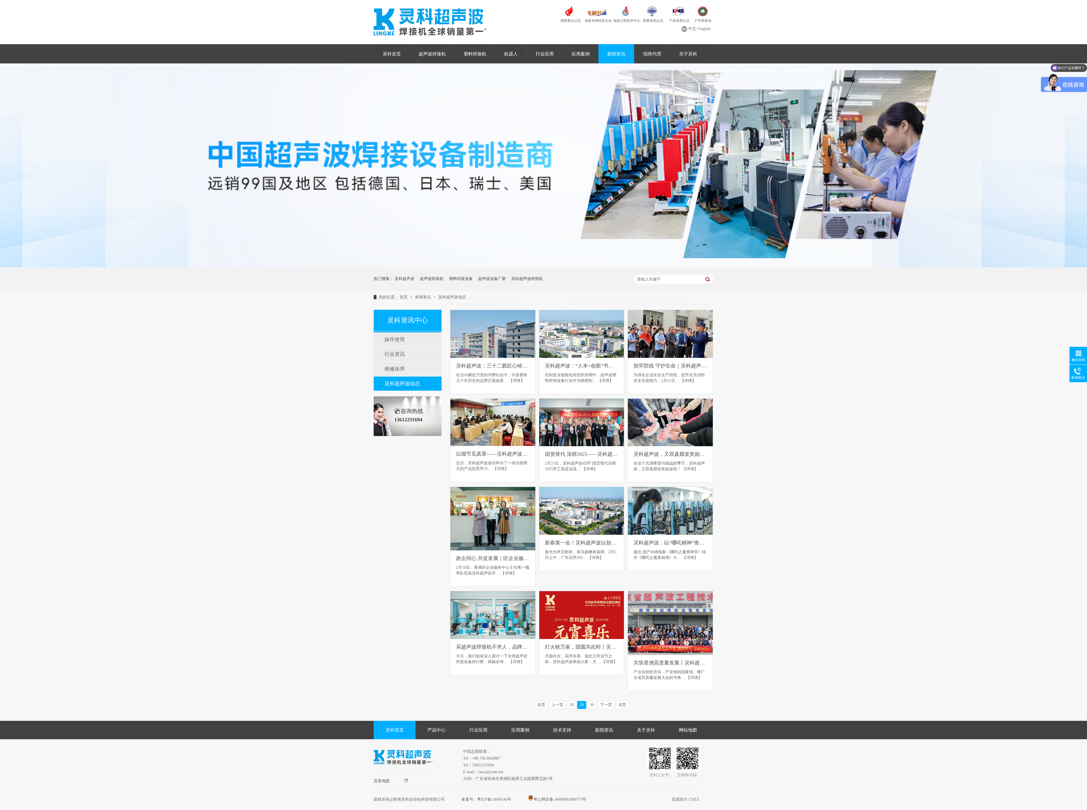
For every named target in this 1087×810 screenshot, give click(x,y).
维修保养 (394, 369)
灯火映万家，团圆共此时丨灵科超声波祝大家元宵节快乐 (582, 647)
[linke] (403, 771)
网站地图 (688, 730)
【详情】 (517, 381)
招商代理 (652, 54)
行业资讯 (394, 354)
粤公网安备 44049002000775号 (560, 799)
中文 (692, 29)
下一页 (606, 705)
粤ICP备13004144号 (494, 799)
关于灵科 (688, 54)
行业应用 (545, 54)
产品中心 (436, 730)
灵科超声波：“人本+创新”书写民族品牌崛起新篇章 (582, 366)
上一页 (557, 705)
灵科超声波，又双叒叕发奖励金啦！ (670, 454)
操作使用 (394, 339)
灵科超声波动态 (452, 297)
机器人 (511, 54)
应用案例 (581, 54)
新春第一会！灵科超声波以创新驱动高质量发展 (582, 543)
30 (592, 705)
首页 (404, 297)
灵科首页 (392, 54)
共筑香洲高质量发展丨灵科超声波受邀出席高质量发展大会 (670, 663)
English (704, 29)
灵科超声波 (404, 279)
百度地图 (382, 781)
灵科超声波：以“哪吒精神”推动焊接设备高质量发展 (670, 543)
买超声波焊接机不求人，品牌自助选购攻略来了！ (493, 647)
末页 (622, 705)
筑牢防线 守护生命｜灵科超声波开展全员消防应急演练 (670, 366)
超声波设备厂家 (492, 279)
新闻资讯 (616, 54)
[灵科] (543, 266)
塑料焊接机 (475, 54)
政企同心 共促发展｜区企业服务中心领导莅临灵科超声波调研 (493, 558)
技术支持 (562, 730)
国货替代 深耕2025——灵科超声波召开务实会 (582, 454)
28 (572, 705)
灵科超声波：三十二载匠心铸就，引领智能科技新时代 (493, 366)
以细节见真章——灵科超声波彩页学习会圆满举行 (493, 454)
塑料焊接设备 (461, 279)
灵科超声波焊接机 (527, 279)
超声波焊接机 (432, 54)
